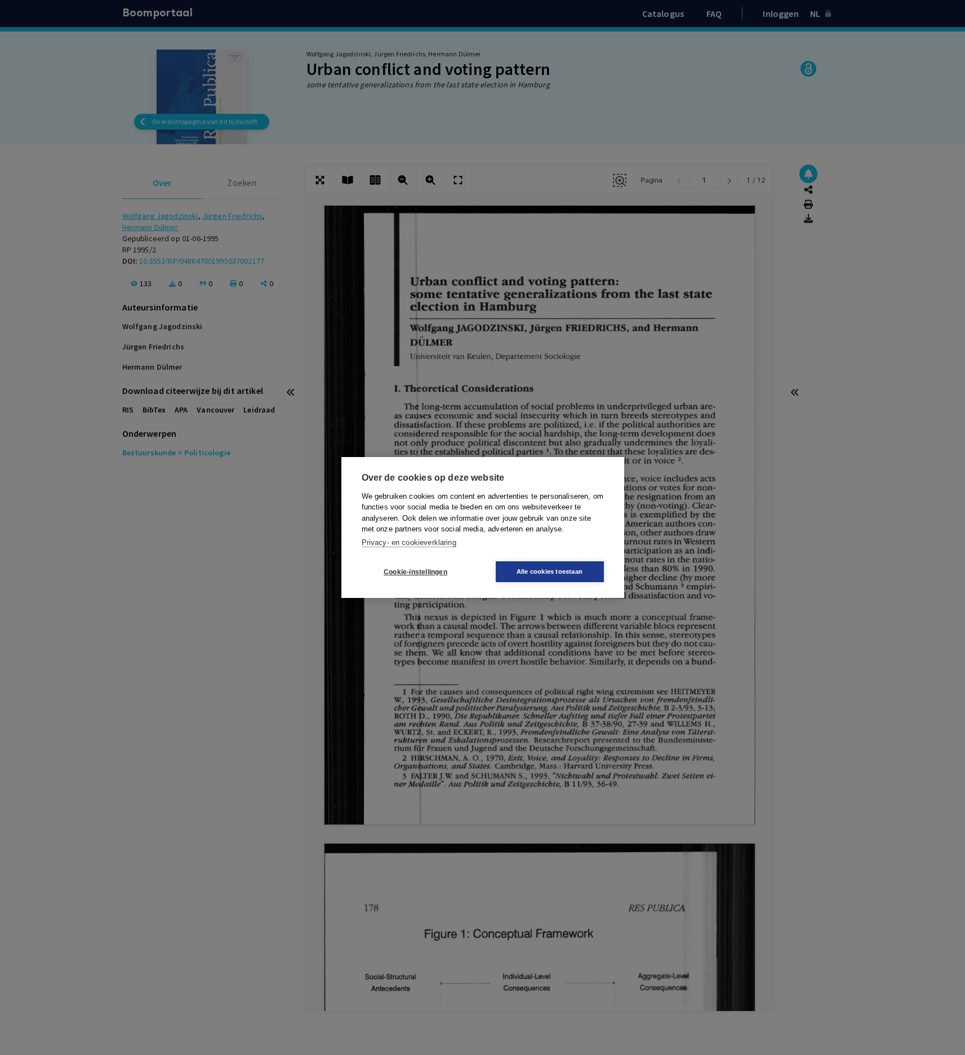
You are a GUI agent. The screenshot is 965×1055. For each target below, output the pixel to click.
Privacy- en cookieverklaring (409, 542)
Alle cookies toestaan (549, 571)
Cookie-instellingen (415, 572)
